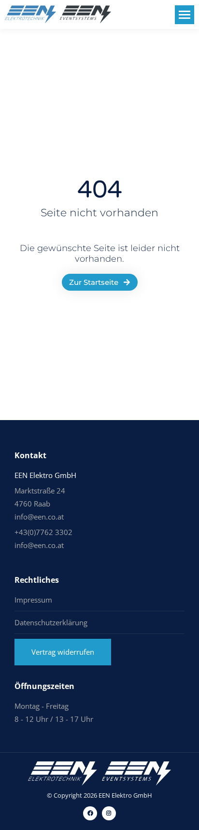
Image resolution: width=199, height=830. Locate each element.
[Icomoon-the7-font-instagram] (109, 813)
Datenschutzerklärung (50, 622)
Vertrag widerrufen (62, 652)
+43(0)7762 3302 (43, 532)
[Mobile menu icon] (184, 14)
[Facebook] (90, 813)
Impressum (33, 600)
